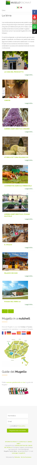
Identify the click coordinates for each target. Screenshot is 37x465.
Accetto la (18, 426)
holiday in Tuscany (26, 327)
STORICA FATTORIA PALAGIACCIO (16, 157)
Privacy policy (21, 426)
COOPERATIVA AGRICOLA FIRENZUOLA (18, 186)
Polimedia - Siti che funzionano (22, 457)
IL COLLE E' (8, 245)
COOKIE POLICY (23, 441)
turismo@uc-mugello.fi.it (18, 453)
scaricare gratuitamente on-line (15, 382)
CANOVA (7, 100)
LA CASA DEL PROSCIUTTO (14, 72)
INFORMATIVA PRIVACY (11, 441)
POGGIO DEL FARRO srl (12, 301)
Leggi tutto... (29, 75)
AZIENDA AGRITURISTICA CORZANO (17, 129)
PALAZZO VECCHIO (11, 273)
